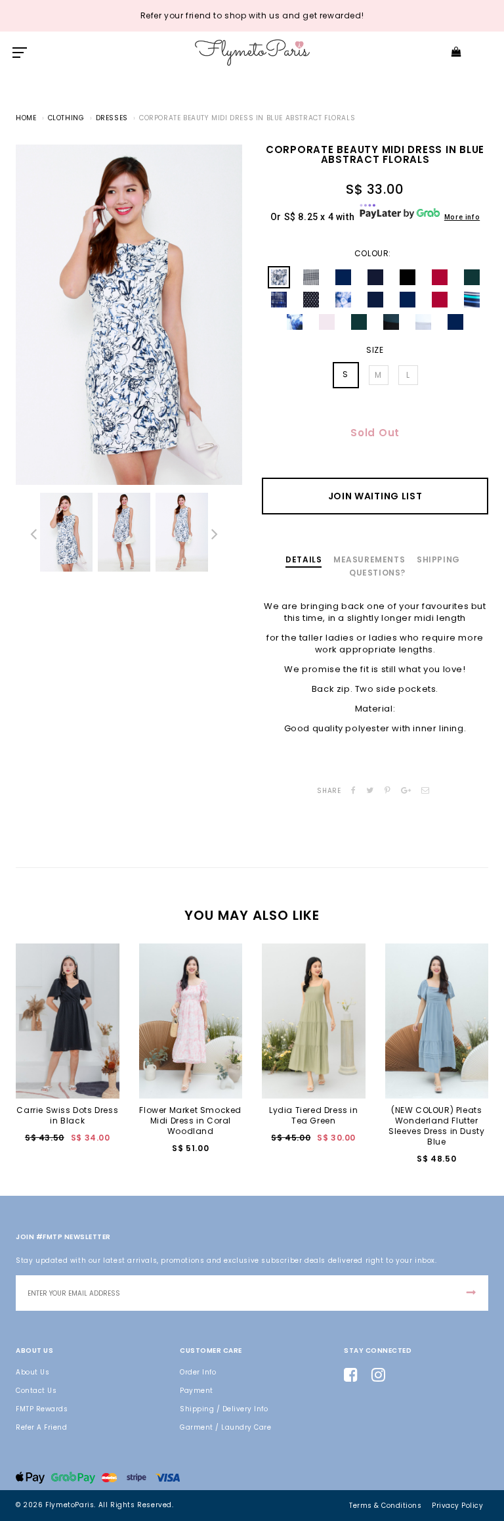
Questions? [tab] (377, 572)
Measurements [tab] (369, 559)
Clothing (66, 118)
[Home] (252, 52)
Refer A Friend (41, 1427)
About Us (32, 1372)
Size (374, 350)
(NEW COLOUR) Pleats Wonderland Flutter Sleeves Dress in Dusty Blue (436, 1125)
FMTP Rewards (42, 1409)
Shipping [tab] (438, 559)
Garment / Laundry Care (225, 1427)
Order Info (198, 1372)
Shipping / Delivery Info (224, 1409)
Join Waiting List (375, 496)
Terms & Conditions (385, 1505)
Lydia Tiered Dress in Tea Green (313, 1115)
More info (462, 217)
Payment (196, 1391)
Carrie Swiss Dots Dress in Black (67, 1115)
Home (26, 118)
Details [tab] (303, 559)
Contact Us (36, 1391)
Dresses (112, 118)
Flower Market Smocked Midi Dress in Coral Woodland (190, 1120)
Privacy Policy (457, 1505)
